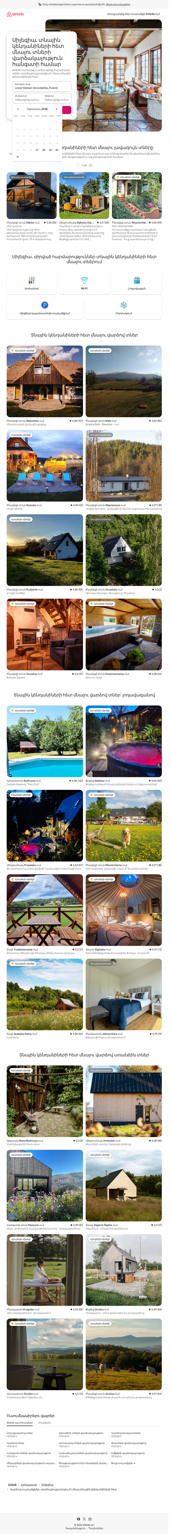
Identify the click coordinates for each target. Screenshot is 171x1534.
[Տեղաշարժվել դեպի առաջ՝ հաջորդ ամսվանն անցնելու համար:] (56, 109)
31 (18, 156)
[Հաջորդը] (90, 165)
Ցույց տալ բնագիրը (118, 4)
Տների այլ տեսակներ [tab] (20, 1422)
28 (43, 150)
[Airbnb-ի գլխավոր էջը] (15, 14)
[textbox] (27, 100)
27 (37, 150)
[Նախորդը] (78, 165)
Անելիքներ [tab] (44, 1422)
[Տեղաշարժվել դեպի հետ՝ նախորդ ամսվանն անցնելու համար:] (18, 109)
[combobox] (42, 88)
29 (50, 150)
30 (56, 150)
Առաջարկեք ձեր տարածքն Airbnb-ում (133, 14)
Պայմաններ (96, 1528)
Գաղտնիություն (75, 1528)
